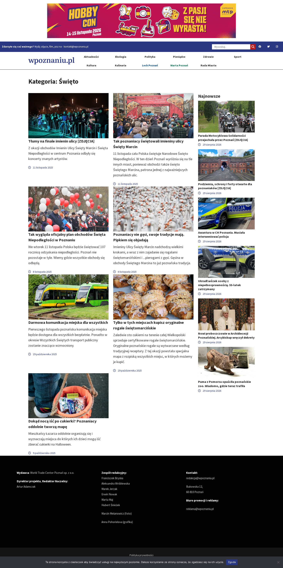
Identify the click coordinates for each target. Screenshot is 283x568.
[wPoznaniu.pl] (51, 60)
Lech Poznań (150, 65)
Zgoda (232, 562)
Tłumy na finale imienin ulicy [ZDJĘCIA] (61, 141)
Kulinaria (120, 65)
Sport (237, 56)
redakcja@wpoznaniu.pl (200, 478)
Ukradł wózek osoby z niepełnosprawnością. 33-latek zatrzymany (219, 285)
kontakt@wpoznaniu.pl (76, 46)
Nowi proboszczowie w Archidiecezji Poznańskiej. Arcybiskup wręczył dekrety (226, 335)
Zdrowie (208, 56)
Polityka (150, 56)
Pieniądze (179, 56)
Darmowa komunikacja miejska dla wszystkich (68, 322)
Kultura (91, 65)
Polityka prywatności (141, 555)
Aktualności (91, 56)
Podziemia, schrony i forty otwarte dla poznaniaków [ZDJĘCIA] (225, 186)
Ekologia (120, 56)
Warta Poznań (179, 65)
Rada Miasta (208, 65)
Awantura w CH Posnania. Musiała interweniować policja (221, 234)
